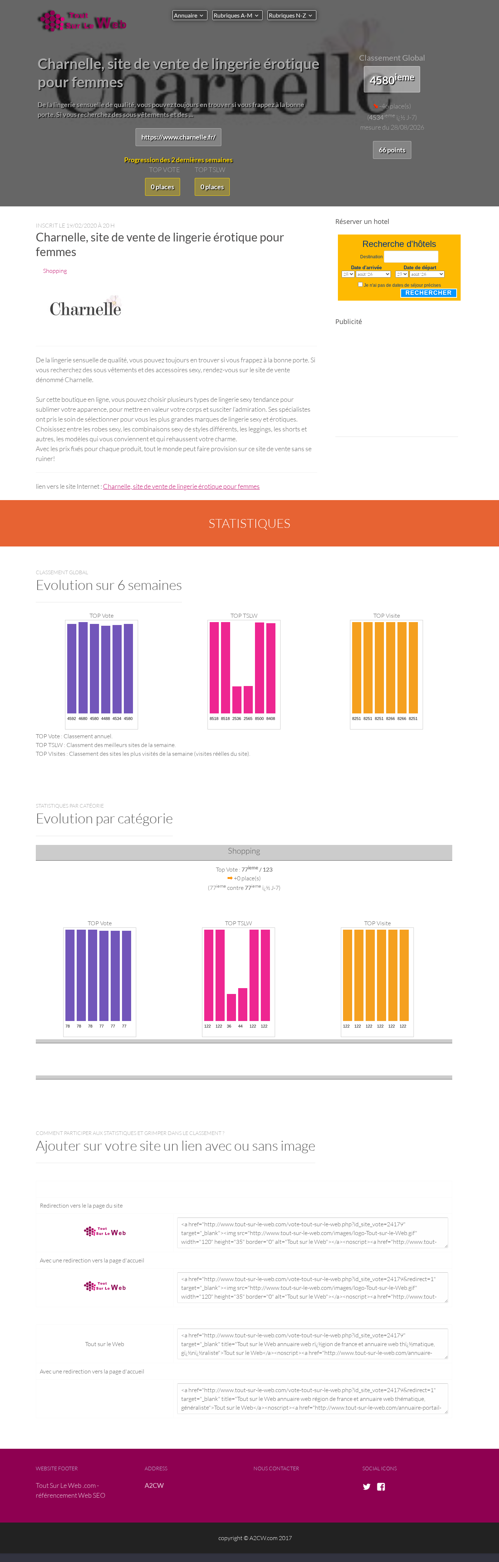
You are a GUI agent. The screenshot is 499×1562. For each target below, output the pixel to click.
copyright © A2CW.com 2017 (255, 1537)
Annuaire (185, 15)
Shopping (55, 270)
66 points (392, 150)
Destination (371, 256)
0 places (162, 187)
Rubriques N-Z (287, 15)
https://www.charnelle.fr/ (178, 137)
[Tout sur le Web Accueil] (85, 21)
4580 (392, 79)
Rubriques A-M (233, 15)
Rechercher (428, 293)
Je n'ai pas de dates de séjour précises (402, 285)
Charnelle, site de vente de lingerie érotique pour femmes (181, 486)
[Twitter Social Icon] (369, 1487)
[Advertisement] (396, 386)
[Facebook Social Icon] (383, 1487)
